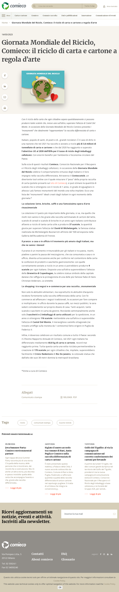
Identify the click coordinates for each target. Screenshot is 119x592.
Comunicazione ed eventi (106, 16)
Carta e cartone (21, 16)
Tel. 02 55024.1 (9, 563)
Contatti (37, 554)
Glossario (68, 559)
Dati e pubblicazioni (69, 16)
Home (5, 22)
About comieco (42, 559)
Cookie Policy (59, 580)
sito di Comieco (58, 183)
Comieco (34, 16)
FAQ (64, 554)
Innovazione (86, 16)
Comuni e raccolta (50, 16)
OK (60, 587)
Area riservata (111, 6)
